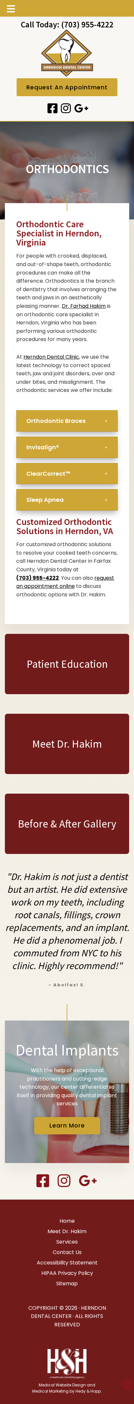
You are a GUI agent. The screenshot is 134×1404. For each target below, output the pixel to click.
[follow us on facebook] (52, 108)
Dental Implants (67, 1050)
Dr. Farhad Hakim (84, 306)
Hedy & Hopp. (88, 1391)
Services (67, 1242)
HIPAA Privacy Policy (67, 1273)
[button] (67, 421)
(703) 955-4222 (87, 24)
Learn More (67, 1125)
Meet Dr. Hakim (67, 1231)
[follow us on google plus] (80, 108)
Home (67, 1221)
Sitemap (67, 1283)
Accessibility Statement (67, 1262)
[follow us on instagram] (65, 108)
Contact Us (67, 1252)
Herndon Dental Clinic (51, 357)
